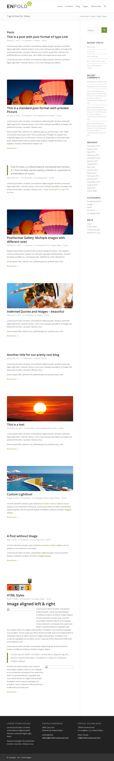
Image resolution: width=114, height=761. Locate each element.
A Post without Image (22, 536)
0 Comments (27, 40)
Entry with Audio (92, 56)
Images (53, 245)
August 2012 (92, 164)
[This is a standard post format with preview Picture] (40, 92)
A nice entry (91, 52)
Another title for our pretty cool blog (33, 355)
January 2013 (92, 161)
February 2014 (93, 155)
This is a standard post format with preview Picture (38, 110)
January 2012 (92, 170)
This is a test (15, 424)
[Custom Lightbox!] (40, 478)
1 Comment (27, 245)
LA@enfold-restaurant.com (89, 738)
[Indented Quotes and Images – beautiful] (40, 295)
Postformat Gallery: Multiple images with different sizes (36, 239)
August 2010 (92, 185)
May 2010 (91, 188)
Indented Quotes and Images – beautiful (35, 311)
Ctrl (18, 757)
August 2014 (92, 149)
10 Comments (26, 178)
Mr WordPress (91, 82)
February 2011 (93, 176)
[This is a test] (40, 408)
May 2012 (91, 167)
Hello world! (91, 47)
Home (93, 16)
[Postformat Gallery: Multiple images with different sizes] (40, 222)
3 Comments (28, 315)
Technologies (26, 757)
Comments (93, 229)
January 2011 (92, 179)
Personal (91, 210)
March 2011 (92, 173)
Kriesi (89, 91)
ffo (46, 40)
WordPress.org (93, 232)
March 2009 (92, 191)
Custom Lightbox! (19, 494)
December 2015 (93, 146)
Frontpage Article (42, 115)
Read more (12, 148)
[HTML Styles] (40, 584)
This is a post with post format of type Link (37, 37)
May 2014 (91, 152)
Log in (89, 223)
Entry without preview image (96, 61)
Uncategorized (41, 178)
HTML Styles (15, 595)
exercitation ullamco (48, 503)
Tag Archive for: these (18, 16)
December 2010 (93, 182)
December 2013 (93, 158)
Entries (92, 226)
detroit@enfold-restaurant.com (55, 738)
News (38, 40)
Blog (99, 16)
